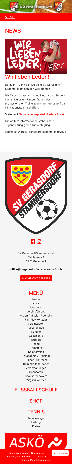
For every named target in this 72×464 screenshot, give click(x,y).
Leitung (36, 422)
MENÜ (10, 17)
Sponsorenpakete (36, 376)
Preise (36, 426)
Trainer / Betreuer (36, 360)
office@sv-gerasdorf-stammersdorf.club (36, 269)
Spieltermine (36, 351)
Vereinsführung (36, 311)
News (36, 303)
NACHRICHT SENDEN (36, 278)
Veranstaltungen (36, 368)
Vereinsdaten (36, 323)
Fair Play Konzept (36, 319)
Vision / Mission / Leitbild (36, 315)
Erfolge (36, 339)
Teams (36, 343)
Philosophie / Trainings (36, 355)
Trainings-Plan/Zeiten (36, 364)
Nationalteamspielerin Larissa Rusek (41, 114)
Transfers (36, 347)
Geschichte (36, 335)
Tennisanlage (36, 418)
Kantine (36, 331)
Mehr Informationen (40, 460)
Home (36, 299)
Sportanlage (36, 327)
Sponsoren (36, 372)
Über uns (36, 307)
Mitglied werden (36, 380)
